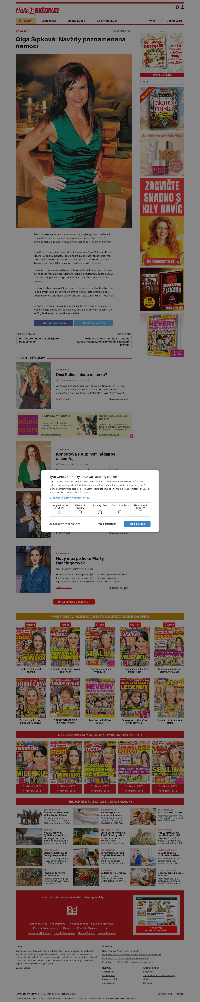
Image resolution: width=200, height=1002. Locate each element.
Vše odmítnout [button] (107, 523)
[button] (100, 497)
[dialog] (100, 501)
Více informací (80, 492)
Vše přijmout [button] (137, 523)
